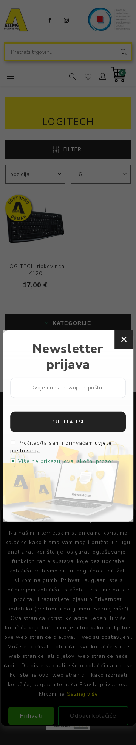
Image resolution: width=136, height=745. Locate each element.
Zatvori (123, 339)
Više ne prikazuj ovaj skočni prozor (66, 461)
